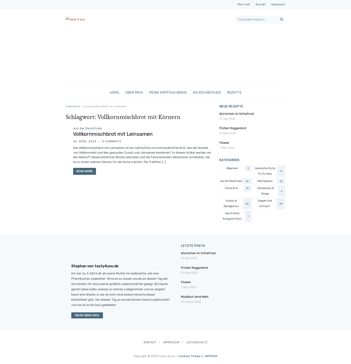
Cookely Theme (189, 356)
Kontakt (261, 4)
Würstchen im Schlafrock (236, 113)
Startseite (73, 106)
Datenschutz (197, 342)
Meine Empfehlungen (167, 92)
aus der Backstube (87, 128)
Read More (84, 171)
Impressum (278, 4)
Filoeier (224, 143)
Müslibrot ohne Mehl (194, 296)
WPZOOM (211, 356)
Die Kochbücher (207, 92)
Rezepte (234, 92)
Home (114, 92)
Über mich (243, 4)
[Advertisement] (175, 55)
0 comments (111, 141)
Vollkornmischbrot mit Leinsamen (113, 134)
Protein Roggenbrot (232, 128)
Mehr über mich (87, 315)
